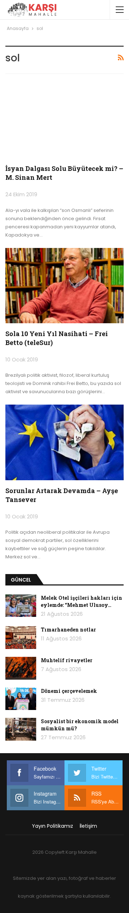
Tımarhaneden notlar (68, 629)
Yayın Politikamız (52, 826)
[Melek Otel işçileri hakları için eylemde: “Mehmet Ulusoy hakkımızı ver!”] (20, 605)
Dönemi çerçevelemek (69, 691)
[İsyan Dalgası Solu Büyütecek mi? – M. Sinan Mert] (64, 120)
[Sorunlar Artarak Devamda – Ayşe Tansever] (64, 442)
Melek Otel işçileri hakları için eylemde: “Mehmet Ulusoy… (81, 601)
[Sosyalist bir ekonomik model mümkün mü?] (20, 729)
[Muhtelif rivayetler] (20, 668)
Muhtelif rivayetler (66, 660)
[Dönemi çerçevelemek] (20, 699)
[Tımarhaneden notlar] (20, 637)
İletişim (88, 826)
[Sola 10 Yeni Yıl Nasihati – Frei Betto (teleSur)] (64, 285)
